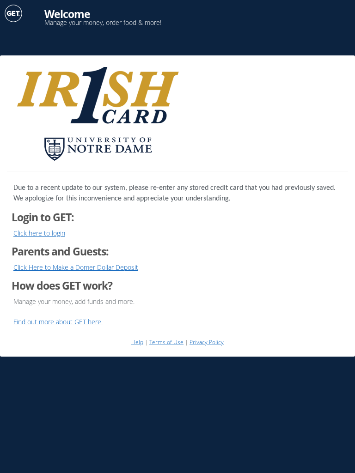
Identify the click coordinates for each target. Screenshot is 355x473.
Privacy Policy (207, 342)
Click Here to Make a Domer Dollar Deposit (75, 267)
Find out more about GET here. (58, 321)
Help (137, 342)
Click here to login (39, 233)
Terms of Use (166, 342)
